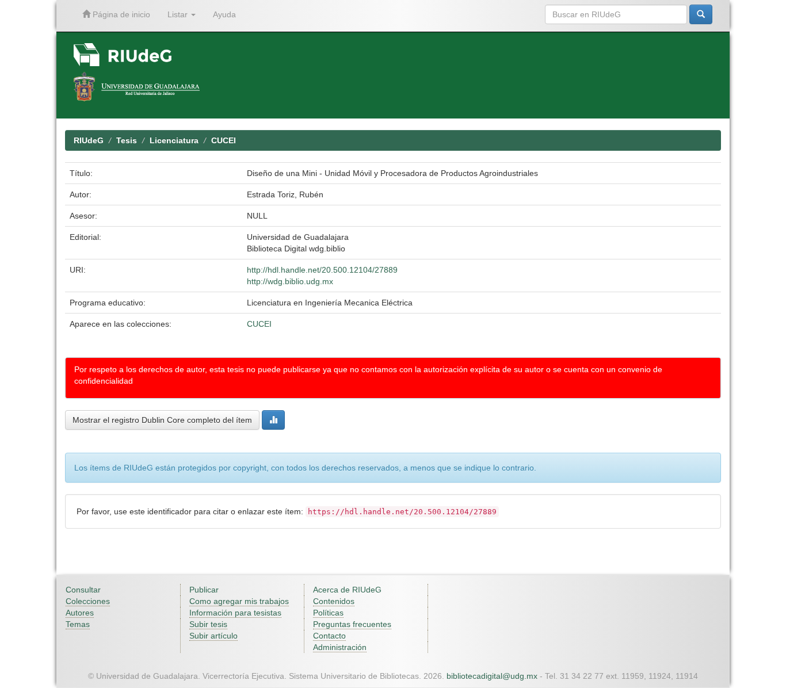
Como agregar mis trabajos (239, 601)
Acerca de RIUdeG (347, 589)
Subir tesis (208, 624)
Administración (340, 647)
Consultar (83, 589)
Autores (80, 612)
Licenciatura (174, 140)
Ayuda (224, 14)
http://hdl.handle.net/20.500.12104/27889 (322, 269)
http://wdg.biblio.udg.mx (290, 281)
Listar (178, 14)
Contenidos (333, 601)
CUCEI (223, 140)
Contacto (329, 635)
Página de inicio (120, 14)
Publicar (204, 589)
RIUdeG (89, 140)
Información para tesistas (235, 612)
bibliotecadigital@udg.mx (492, 676)
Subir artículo (213, 635)
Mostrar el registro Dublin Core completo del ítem (162, 420)
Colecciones (88, 601)
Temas (78, 624)
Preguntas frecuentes (352, 624)
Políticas (328, 612)
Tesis (126, 140)
